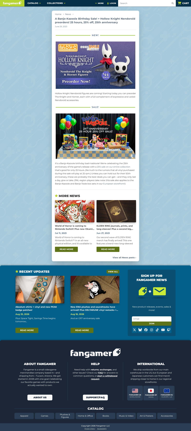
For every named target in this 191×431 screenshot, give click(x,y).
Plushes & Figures (65, 415)
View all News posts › (124, 257)
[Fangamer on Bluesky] (140, 330)
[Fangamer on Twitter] (134, 330)
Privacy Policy (90, 429)
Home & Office (85, 416)
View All (113, 271)
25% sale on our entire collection (113, 167)
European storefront (113, 183)
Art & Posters (146, 416)
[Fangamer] (12, 3)
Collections (55, 3)
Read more (66, 249)
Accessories (167, 416)
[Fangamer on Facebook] (146, 330)
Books (106, 416)
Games (44, 416)
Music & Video (126, 416)
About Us (40, 397)
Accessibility (102, 429)
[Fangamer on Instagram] (151, 330)
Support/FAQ (95, 397)
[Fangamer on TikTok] (157, 330)
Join (151, 323)
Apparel (24, 416)
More (101, 3)
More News (69, 196)
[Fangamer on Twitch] (168, 330)
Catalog (33, 3)
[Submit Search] (173, 3)
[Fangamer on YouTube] (163, 330)
